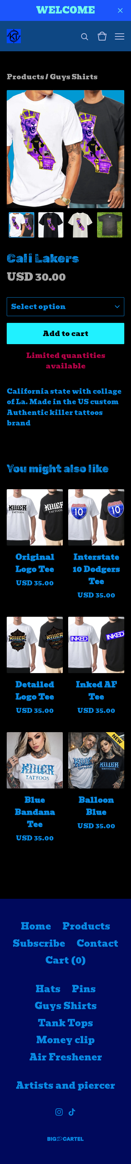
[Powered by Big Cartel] (65, 1139)
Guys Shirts (73, 76)
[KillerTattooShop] (14, 36)
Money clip (65, 1040)
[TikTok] (72, 1112)
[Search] (84, 36)
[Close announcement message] (120, 10)
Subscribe (39, 943)
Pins (84, 989)
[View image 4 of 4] (110, 225)
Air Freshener (65, 1057)
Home (36, 926)
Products (25, 76)
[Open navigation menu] (119, 36)
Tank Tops (65, 1023)
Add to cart (65, 333)
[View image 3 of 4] (80, 225)
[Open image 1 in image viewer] (65, 149)
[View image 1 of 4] (21, 225)
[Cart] (102, 36)
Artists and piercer (65, 1085)
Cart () (65, 960)
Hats (48, 989)
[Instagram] (59, 1112)
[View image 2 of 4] (51, 225)
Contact (97, 943)
